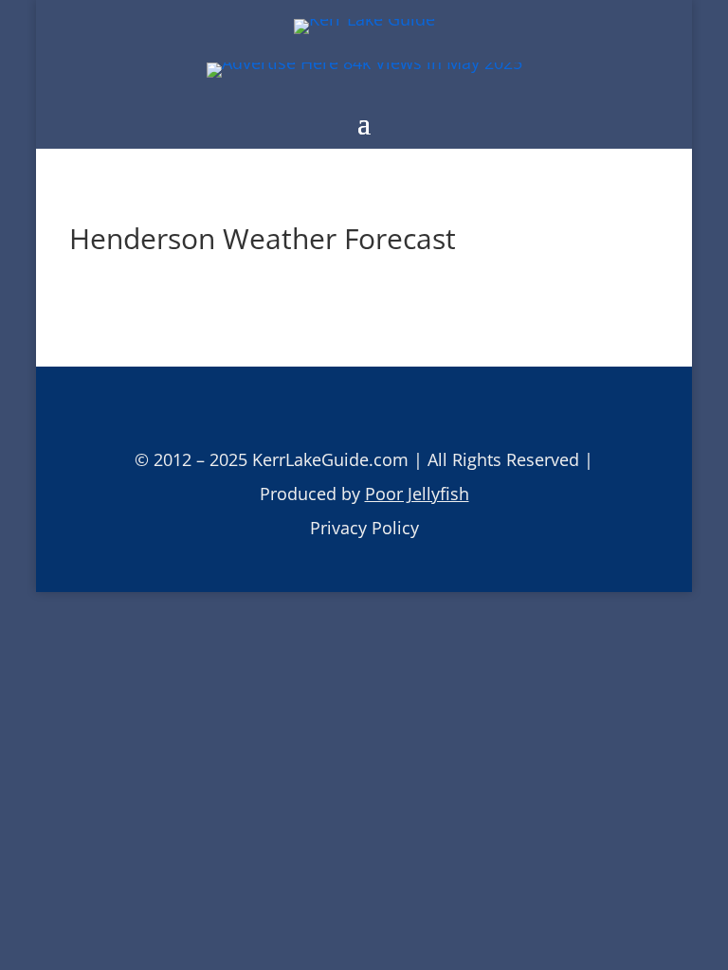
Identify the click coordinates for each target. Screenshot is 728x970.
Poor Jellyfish (417, 493)
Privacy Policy (364, 527)
